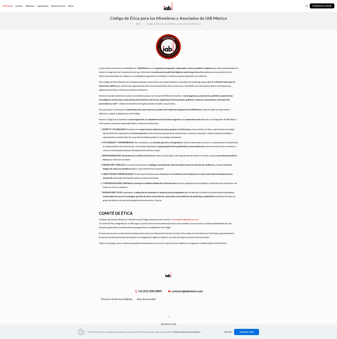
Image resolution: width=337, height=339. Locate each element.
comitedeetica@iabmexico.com (185, 219)
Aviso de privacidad (146, 299)
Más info (228, 332)
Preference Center (322, 5)
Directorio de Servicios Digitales (117, 299)
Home (138, 24)
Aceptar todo (246, 332)
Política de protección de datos (186, 332)
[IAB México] (168, 6)
